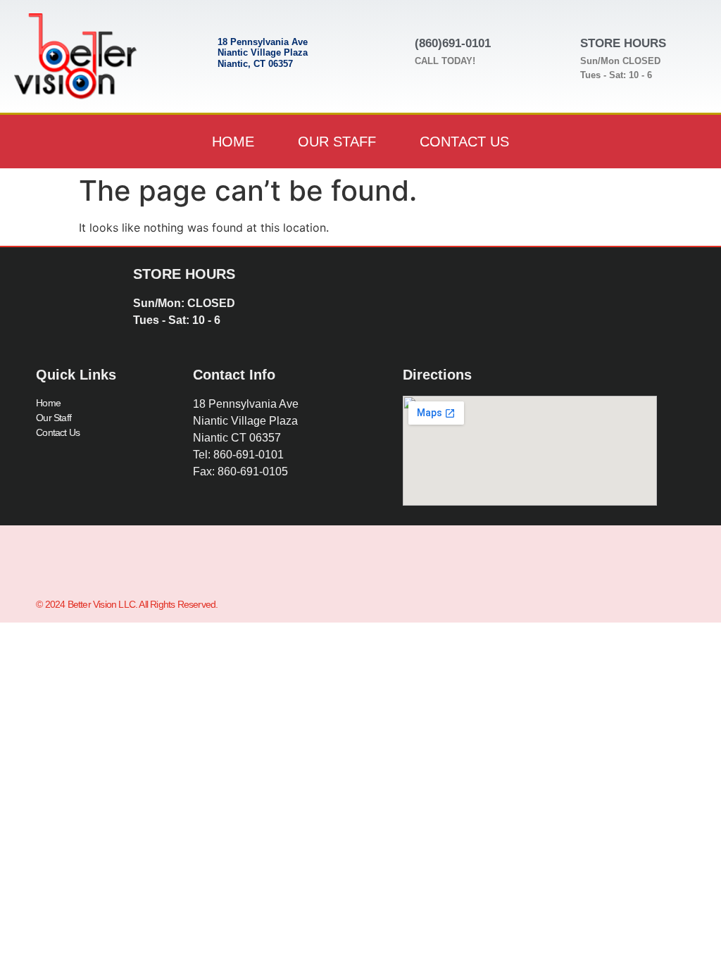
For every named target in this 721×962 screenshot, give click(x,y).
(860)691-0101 (453, 43)
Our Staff (337, 141)
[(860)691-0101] (390, 48)
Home (233, 141)
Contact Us (464, 141)
